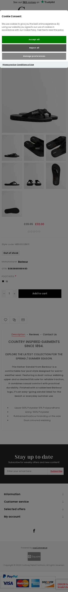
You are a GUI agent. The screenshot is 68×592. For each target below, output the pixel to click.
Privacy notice (9, 64)
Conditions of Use (25, 64)
